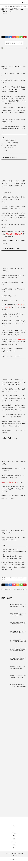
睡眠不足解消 (6, 598)
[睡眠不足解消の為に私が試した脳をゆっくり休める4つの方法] (5, 668)
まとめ (5, 150)
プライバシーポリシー (14, 855)
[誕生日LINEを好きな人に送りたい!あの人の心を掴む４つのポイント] (5, 605)
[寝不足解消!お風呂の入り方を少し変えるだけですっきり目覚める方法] (5, 641)
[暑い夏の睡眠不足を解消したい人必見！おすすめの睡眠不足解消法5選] (5, 686)
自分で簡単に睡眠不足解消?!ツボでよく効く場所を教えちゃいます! (18, 623)
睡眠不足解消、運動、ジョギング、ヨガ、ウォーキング (13, 578)
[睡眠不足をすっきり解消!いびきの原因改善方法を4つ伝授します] (5, 632)
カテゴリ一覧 (7, 853)
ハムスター (14, 841)
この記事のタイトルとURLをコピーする (14, 43)
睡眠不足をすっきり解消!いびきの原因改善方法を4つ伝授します (18, 632)
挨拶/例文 (14, 833)
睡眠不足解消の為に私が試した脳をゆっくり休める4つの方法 (18, 667)
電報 (14, 835)
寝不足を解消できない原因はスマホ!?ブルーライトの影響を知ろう (17, 614)
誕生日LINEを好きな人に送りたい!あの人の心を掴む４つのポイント (18, 605)
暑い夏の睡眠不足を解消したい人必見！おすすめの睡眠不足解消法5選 (18, 685)
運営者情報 (14, 853)
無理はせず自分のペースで (10, 147)
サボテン (14, 838)
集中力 (14, 844)
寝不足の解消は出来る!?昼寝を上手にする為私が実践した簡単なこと (18, 650)
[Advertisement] (14, 755)
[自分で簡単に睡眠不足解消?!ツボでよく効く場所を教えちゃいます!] (5, 623)
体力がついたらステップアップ (11, 145)
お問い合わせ (20, 853)
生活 (14, 847)
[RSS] (14, 825)
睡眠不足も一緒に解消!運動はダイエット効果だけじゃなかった (18, 676)
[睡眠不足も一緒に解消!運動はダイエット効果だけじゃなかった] (5, 677)
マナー (14, 830)
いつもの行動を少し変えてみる (11, 142)
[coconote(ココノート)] (8, 2)
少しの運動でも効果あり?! (10, 140)
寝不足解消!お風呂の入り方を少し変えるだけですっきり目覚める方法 (18, 641)
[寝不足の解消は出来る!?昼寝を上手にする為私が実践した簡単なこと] (5, 650)
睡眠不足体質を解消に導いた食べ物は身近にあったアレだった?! (18, 658)
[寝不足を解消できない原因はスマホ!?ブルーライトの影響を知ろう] (5, 614)
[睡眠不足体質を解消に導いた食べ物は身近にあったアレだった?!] (5, 659)
